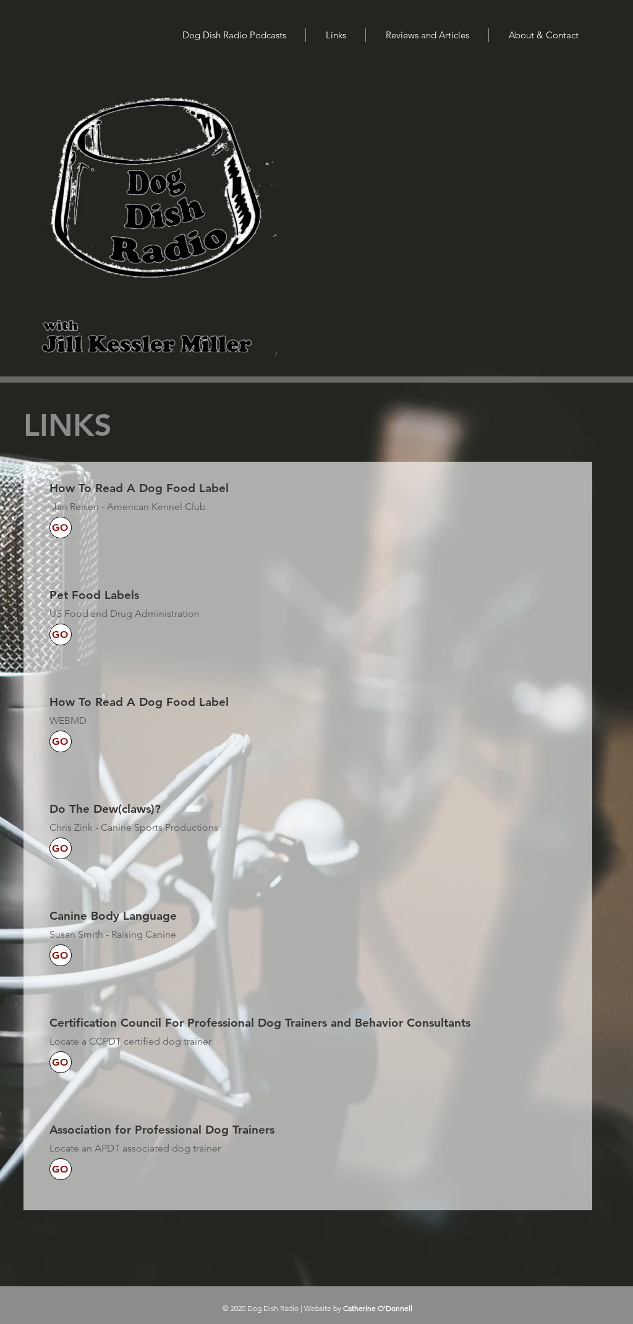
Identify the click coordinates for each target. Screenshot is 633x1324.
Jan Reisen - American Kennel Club (129, 506)
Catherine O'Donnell (377, 1308)
